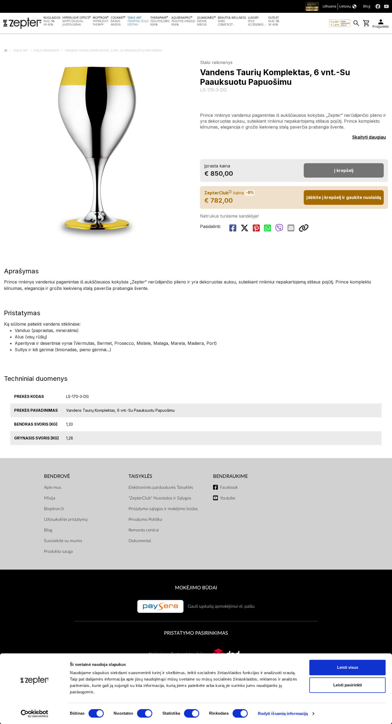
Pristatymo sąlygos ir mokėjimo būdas (163, 509)
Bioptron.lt (54, 509)
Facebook (229, 487)
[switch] (144, 713)
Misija (49, 498)
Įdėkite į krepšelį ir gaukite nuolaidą (343, 197)
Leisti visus (347, 667)
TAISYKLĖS (140, 476)
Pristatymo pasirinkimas (196, 633)
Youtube (227, 498)
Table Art (21, 50)
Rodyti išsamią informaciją (283, 713)
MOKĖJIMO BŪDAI (196, 588)
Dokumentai (140, 541)
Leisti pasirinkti (347, 685)
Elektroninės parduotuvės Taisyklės (161, 487)
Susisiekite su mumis (63, 541)
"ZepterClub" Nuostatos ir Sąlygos (160, 498)
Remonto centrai (144, 530)
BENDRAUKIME (230, 476)
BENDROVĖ (57, 476)
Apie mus (52, 487)
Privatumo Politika (145, 519)
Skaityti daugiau (369, 137)
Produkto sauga (58, 551)
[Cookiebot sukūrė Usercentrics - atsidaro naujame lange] (34, 714)
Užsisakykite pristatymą (65, 519)
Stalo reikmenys (46, 50)
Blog (48, 530)
